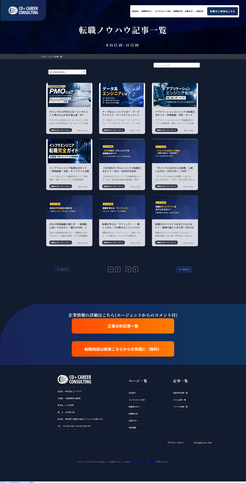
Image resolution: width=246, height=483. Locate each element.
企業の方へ (189, 11)
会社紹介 (135, 11)
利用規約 (152, 461)
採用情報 (132, 427)
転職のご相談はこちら (222, 11)
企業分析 (199, 11)
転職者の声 (178, 11)
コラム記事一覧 (179, 399)
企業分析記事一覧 (123, 326)
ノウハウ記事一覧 (55, 56)
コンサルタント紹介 (163, 11)
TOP (43, 56)
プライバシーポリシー (176, 442)
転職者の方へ (146, 11)
